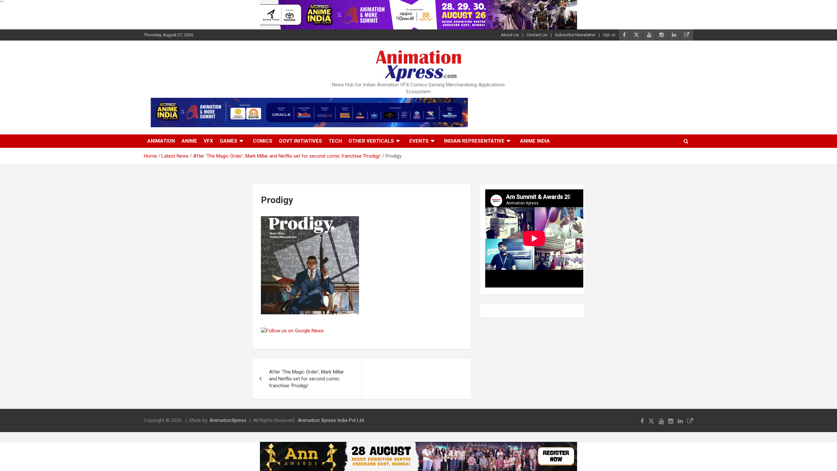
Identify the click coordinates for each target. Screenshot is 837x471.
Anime (189, 141)
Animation (161, 141)
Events (419, 141)
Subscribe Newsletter (575, 34)
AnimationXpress (228, 420)
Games (228, 141)
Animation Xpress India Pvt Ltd (331, 420)
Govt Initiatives (300, 141)
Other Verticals (371, 141)
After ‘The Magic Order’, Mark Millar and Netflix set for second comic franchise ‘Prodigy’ (306, 379)
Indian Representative (474, 141)
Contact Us (536, 34)
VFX (208, 141)
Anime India (535, 141)
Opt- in (609, 34)
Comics (262, 141)
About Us (510, 34)
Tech (335, 141)
